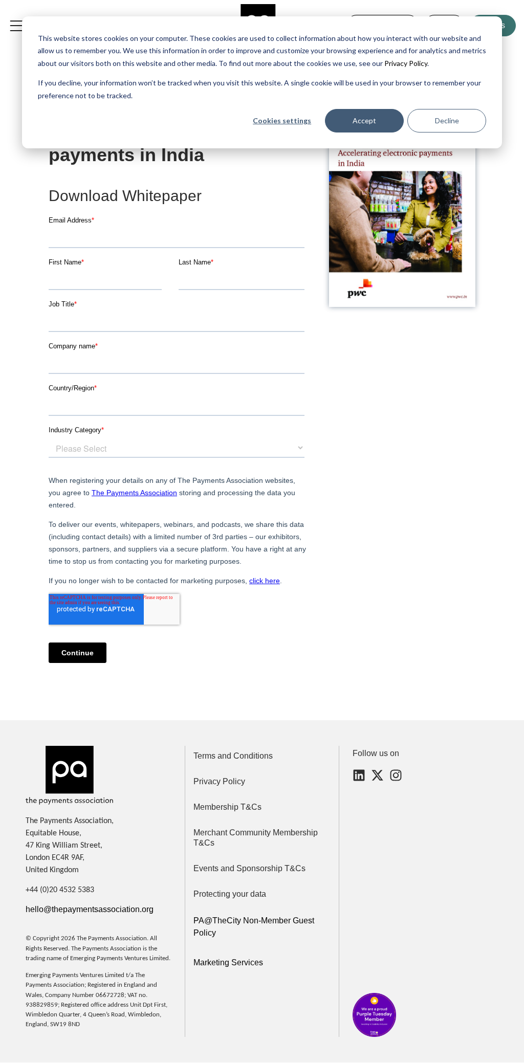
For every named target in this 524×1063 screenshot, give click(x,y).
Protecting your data (229, 894)
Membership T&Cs (227, 807)
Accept (364, 120)
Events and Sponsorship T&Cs (249, 868)
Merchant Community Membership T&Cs (255, 837)
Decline (447, 120)
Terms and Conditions (233, 755)
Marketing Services (228, 962)
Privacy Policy (405, 63)
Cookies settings (282, 120)
